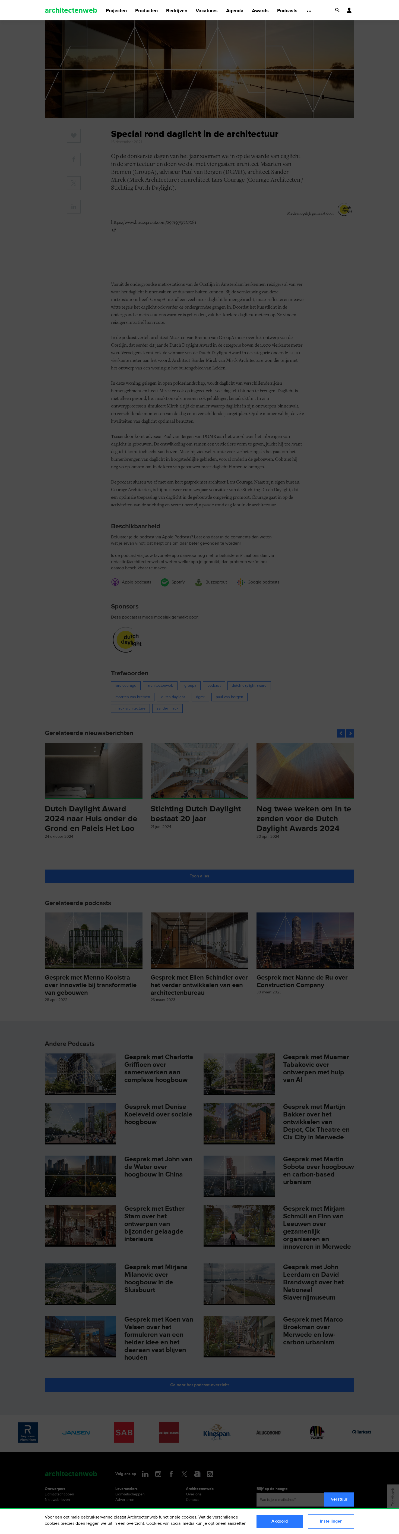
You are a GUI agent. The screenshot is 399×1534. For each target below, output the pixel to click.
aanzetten (236, 1523)
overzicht (135, 1523)
